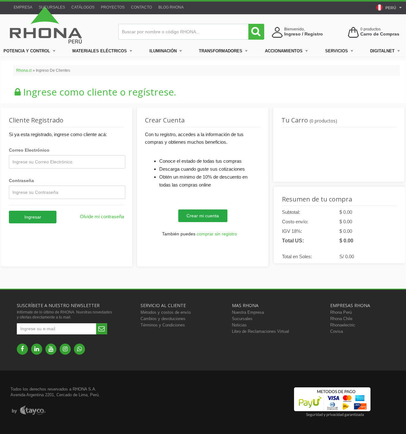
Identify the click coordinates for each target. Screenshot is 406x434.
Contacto (141, 7)
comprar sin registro (217, 233)
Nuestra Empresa (248, 312)
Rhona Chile (341, 318)
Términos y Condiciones (163, 325)
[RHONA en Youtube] (50, 349)
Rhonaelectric (342, 325)
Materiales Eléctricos (99, 51)
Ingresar (32, 217)
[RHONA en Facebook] (22, 349)
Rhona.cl (24, 70)
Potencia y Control (26, 51)
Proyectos (113, 7)
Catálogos (83, 7)
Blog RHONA (171, 7)
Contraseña (21, 180)
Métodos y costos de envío (166, 312)
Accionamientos (284, 51)
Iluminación (163, 51)
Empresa (23, 7)
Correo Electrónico (29, 150)
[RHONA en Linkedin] (36, 349)
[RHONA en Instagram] (65, 349)
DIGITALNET (382, 51)
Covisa (336, 331)
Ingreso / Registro (303, 33)
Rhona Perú (341, 312)
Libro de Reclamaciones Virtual (260, 331)
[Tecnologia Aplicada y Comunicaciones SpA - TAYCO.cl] (28, 410)
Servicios (336, 51)
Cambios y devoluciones (163, 318)
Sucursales (52, 7)
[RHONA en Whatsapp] (79, 349)
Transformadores (220, 51)
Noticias (239, 325)
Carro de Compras (379, 33)
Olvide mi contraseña (102, 216)
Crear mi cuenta (203, 215)
